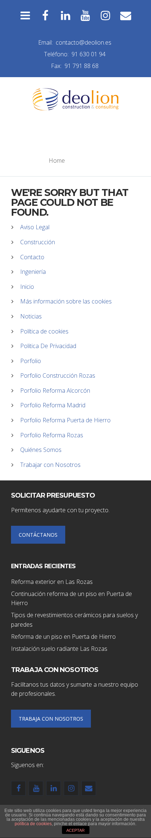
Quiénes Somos (41, 450)
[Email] (126, 15)
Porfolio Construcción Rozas (57, 375)
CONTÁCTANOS (38, 534)
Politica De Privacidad (48, 346)
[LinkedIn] (65, 15)
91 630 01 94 (88, 54)
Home (57, 160)
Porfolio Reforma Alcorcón (55, 390)
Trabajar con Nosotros (50, 465)
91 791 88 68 (82, 66)
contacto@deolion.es (83, 42)
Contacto (32, 257)
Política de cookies (44, 331)
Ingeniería (33, 272)
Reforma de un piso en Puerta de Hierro (63, 637)
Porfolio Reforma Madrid (52, 405)
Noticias (31, 316)
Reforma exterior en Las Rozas (52, 582)
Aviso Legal (34, 227)
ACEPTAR (75, 830)
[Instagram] (106, 15)
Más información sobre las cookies (66, 301)
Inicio (27, 287)
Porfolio (30, 361)
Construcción (37, 242)
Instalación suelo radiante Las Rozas (59, 649)
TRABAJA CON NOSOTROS (51, 718)
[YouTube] (86, 15)
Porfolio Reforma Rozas (51, 435)
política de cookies (33, 823)
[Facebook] (45, 15)
